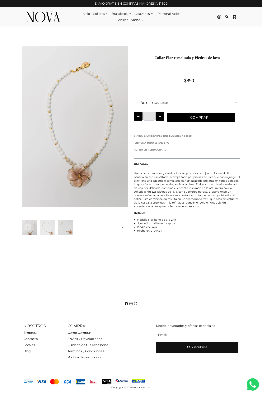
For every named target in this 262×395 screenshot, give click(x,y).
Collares (101, 14)
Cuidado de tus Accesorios (88, 345)
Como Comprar (79, 333)
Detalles (139, 213)
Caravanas (144, 14)
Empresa (30, 333)
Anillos (123, 20)
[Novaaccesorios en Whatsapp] (135, 304)
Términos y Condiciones (86, 351)
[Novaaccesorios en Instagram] (131, 304)
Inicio (86, 14)
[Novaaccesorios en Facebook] (126, 304)
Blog (27, 351)
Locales (29, 345)
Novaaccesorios (141, 387)
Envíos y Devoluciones (85, 339)
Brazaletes (121, 14)
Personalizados (168, 14)
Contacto (31, 339)
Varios (137, 20)
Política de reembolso (84, 357)
